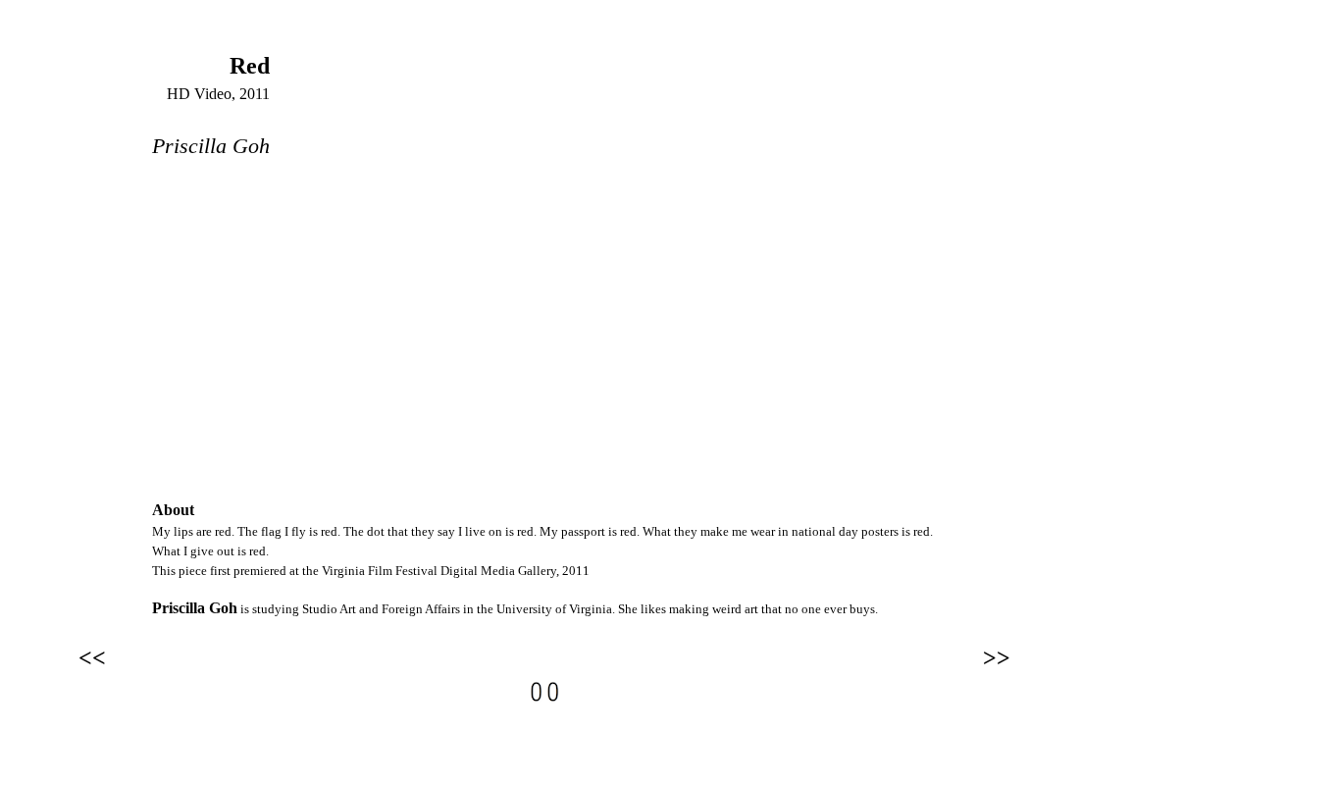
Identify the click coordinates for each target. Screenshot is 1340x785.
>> (996, 657)
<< (92, 657)
